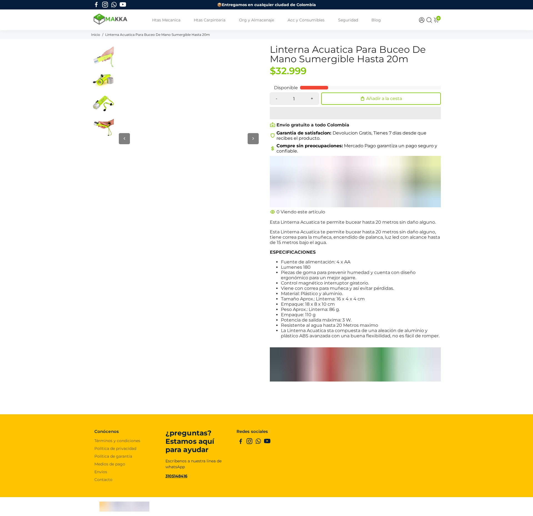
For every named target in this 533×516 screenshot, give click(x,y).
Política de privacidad (115, 448)
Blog (376, 20)
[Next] (253, 138)
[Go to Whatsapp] (114, 5)
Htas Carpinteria (209, 20)
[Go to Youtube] (122, 5)
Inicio (96, 35)
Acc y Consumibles (306, 20)
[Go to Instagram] (105, 5)
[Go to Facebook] (96, 5)
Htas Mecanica (166, 20)
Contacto (103, 479)
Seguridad (348, 20)
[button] (355, 113)
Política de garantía (113, 456)
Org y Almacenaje (256, 20)
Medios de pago (109, 464)
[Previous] (124, 138)
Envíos (100, 472)
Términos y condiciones (117, 440)
